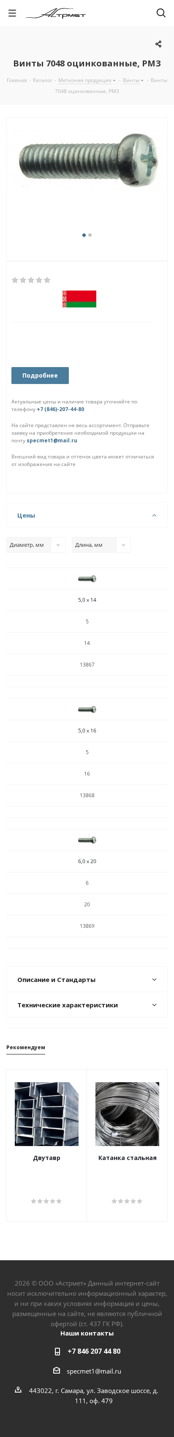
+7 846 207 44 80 (94, 1351)
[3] (31, 280)
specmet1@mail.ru (52, 440)
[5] (48, 280)
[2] (23, 280)
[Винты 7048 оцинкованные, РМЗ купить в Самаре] (87, 179)
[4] (39, 280)
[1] (15, 280)
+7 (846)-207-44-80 (60, 409)
